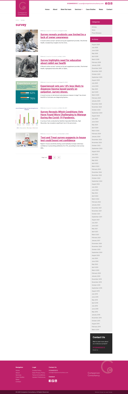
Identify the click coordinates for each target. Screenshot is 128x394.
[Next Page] (59, 157)
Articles (94, 27)
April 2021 (95, 231)
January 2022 (96, 205)
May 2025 (95, 89)
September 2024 (97, 113)
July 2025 (95, 83)
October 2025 (96, 74)
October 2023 (96, 145)
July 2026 (95, 47)
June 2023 (95, 157)
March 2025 (95, 95)
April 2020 (95, 267)
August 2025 (96, 80)
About (55, 9)
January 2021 (96, 240)
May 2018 (95, 312)
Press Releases (96, 33)
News (101, 9)
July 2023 (95, 154)
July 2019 (95, 294)
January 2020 (96, 276)
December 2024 (97, 104)
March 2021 (95, 234)
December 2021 (97, 208)
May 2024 (95, 125)
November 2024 (97, 107)
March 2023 (95, 166)
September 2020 (97, 252)
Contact (109, 9)
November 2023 (97, 142)
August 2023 (96, 151)
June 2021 (95, 225)
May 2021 (95, 228)
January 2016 (96, 315)
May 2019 (95, 300)
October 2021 (96, 214)
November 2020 (97, 246)
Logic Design (108, 392)
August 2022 (96, 184)
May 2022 (95, 193)
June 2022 (95, 190)
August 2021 (96, 220)
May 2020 (95, 264)
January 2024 (96, 136)
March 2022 (95, 199)
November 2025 (97, 71)
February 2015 (96, 326)
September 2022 (97, 181)
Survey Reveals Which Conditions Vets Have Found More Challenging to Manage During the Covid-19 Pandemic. (63, 114)
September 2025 (97, 77)
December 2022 (97, 172)
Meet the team (66, 9)
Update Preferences (38, 377)
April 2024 (95, 127)
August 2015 (96, 323)
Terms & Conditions (38, 375)
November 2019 (97, 282)
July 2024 (95, 119)
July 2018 (95, 306)
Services (78, 9)
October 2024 (96, 110)
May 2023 (95, 160)
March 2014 (95, 329)
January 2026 (96, 65)
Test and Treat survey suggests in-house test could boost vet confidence (63, 139)
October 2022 (96, 178)
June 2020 (95, 261)
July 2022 (95, 187)
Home (47, 9)
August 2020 (96, 255)
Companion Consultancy (52, 30)
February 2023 (96, 169)
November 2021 (97, 211)
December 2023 (97, 139)
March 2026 (95, 59)
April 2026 (95, 56)
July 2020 (95, 258)
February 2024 (96, 133)
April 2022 (95, 196)
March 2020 (95, 270)
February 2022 (96, 202)
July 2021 (95, 223)
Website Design (99, 392)
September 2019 (97, 288)
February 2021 (96, 237)
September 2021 (97, 217)
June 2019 (95, 297)
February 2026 (96, 62)
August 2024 (96, 116)
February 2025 (96, 98)
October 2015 (96, 321)
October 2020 (96, 249)
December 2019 (97, 279)
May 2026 (95, 53)
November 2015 (97, 318)
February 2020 (96, 273)
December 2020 (97, 243)
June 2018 (95, 309)
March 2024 (95, 130)
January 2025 (96, 101)
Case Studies (91, 9)
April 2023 (95, 163)
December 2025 (97, 68)
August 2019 (96, 291)
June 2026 (95, 50)
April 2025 (95, 92)
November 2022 (97, 175)
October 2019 (96, 285)
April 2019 (95, 303)
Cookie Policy (36, 370)
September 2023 (97, 148)
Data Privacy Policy (38, 373)
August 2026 (96, 44)
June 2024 (95, 122)
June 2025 (95, 86)
